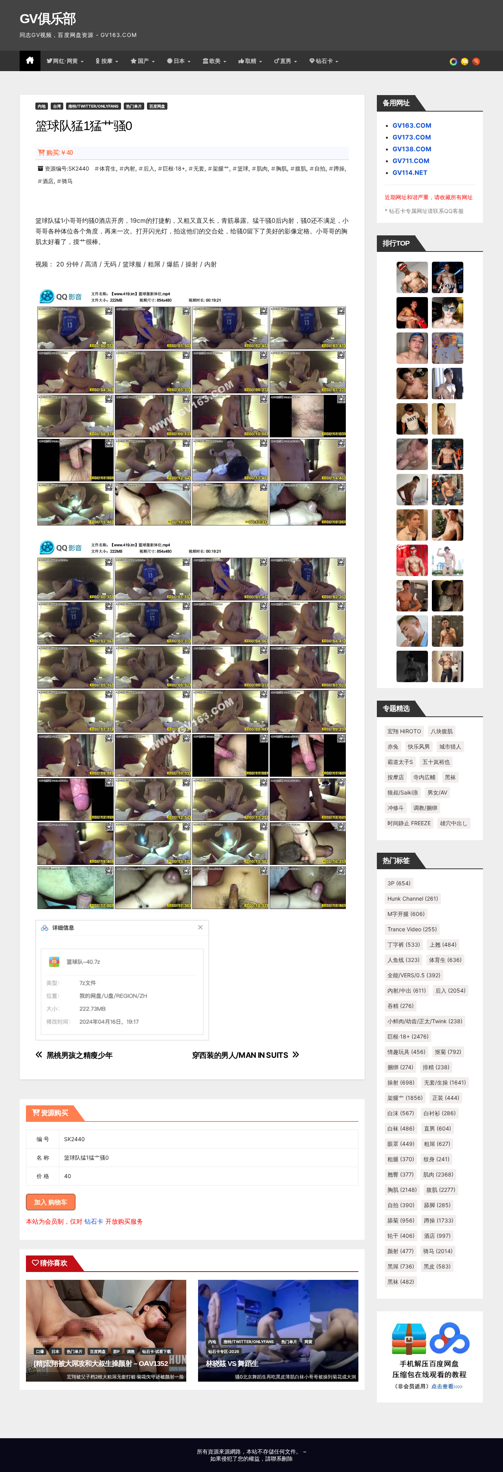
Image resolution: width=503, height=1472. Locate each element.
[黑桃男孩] (412, 348)
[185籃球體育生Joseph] (412, 595)
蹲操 (339, 168)
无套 (198, 168)
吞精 (400, 1005)
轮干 (401, 1235)
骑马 (67, 181)
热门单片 (134, 106)
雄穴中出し (454, 823)
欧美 (216, 60)
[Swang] (412, 312)
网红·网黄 (66, 60)
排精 (436, 1067)
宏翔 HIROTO (404, 731)
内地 (42, 106)
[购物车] (465, 61)
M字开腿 (406, 913)
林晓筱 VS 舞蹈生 (232, 1363)
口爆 (40, 1351)
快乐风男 (419, 746)
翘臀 (400, 1174)
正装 (445, 1097)
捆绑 (400, 1067)
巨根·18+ (174, 168)
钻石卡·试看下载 (156, 1351)
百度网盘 (157, 106)
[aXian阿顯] (447, 631)
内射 (129, 168)
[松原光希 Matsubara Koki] (412, 383)
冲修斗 (395, 807)
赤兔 (392, 746)
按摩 (108, 60)
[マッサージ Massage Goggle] (447, 595)
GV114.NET (410, 172)
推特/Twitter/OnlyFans (93, 106)
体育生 (107, 168)
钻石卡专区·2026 (223, 1351)
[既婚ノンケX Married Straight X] (412, 454)
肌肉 (262, 168)
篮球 (242, 168)
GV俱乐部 (48, 18)
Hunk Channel (412, 898)
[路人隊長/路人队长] (447, 666)
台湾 (57, 106)
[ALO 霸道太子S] (412, 489)
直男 (287, 60)
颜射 (400, 1251)
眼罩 (401, 1143)
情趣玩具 (406, 1051)
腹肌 (300, 168)
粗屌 (437, 1143)
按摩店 (395, 777)
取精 (252, 60)
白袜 (401, 1128)
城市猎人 (450, 746)
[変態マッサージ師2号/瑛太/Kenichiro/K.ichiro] (447, 418)
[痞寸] (447, 454)
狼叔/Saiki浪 (402, 792)
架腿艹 (221, 168)
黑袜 (450, 777)
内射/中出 (406, 990)
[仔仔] (412, 666)
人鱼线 (403, 959)
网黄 (308, 1341)
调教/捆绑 (425, 807)
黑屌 (400, 1266)
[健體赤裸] (447, 560)
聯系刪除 (282, 1458)
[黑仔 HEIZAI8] (447, 489)
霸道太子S (400, 761)
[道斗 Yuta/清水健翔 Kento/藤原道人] (412, 525)
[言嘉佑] (447, 383)
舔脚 (437, 1205)
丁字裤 (403, 944)
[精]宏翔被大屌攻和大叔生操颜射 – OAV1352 (101, 1363)
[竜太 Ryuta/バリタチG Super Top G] (412, 418)
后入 (148, 168)
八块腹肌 (442, 731)
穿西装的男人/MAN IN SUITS (240, 1055)
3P (399, 883)
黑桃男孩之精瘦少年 (80, 1055)
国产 (144, 60)
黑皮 (437, 1266)
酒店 (47, 181)
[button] (476, 61)
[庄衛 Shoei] (412, 560)
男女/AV (437, 792)
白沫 (400, 1113)
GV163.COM (412, 125)
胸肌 (281, 168)
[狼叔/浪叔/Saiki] (447, 312)
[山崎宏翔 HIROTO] (412, 277)
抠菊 (448, 1051)
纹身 (437, 1159)
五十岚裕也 (436, 761)
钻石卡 (93, 1221)
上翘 (443, 944)
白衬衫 (440, 1113)
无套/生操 (445, 1082)
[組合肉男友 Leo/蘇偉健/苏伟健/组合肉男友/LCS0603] (447, 348)
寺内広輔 (424, 777)
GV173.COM (412, 137)
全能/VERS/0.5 (414, 975)
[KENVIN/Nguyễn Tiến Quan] (447, 277)
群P (116, 1351)
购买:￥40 (59, 152)
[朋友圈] (453, 61)
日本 (180, 60)
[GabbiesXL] (412, 631)
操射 (401, 1082)
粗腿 (400, 1159)
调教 (131, 1351)
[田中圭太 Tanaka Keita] (447, 525)
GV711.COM (411, 161)
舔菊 (401, 1220)
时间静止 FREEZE (409, 823)
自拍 (319, 168)
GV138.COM (412, 149)
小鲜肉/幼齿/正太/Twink (425, 1021)
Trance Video (412, 929)
